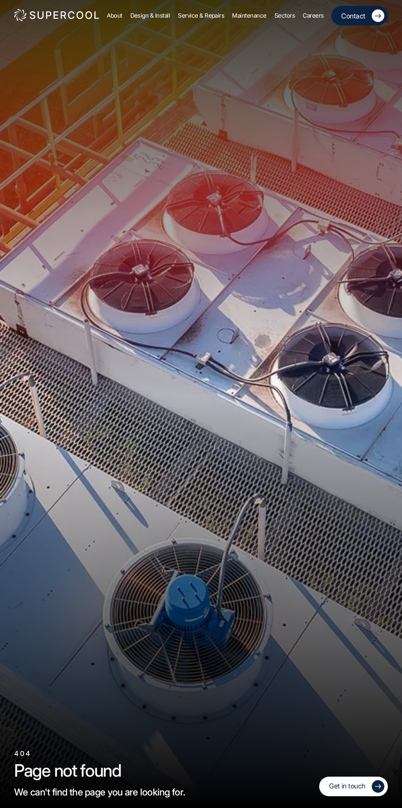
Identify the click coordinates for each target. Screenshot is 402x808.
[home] (56, 15)
